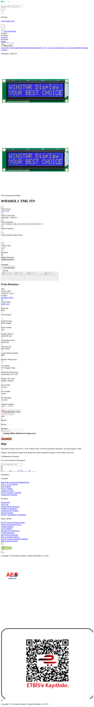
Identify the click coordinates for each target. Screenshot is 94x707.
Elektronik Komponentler (33, 48)
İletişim (3, 41)
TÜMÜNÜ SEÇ (7, 293)
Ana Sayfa (5, 48)
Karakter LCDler (7, 298)
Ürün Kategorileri (17, 48)
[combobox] (2, 543)
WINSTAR (5, 304)
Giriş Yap (4, 21)
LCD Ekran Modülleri (73, 48)
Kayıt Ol (11, 21)
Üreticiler (4, 37)
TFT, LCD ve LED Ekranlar (54, 48)
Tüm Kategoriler (10, 31)
